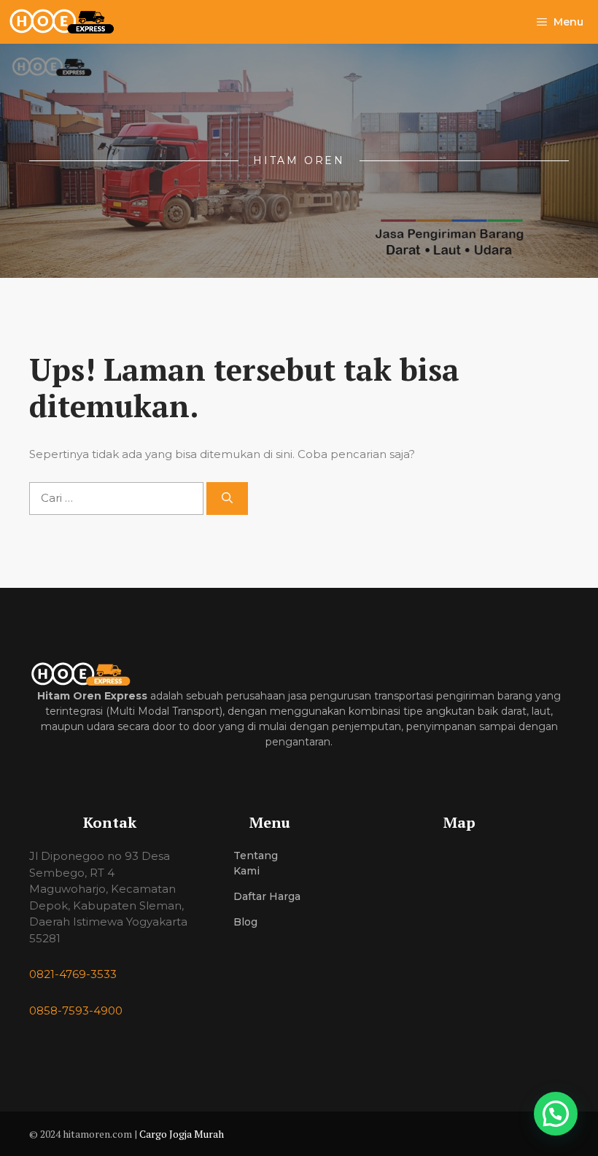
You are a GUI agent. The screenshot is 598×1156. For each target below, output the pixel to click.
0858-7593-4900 (76, 1010)
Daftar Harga (266, 896)
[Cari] (227, 498)
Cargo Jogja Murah (181, 1134)
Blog (245, 921)
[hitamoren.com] (70, 22)
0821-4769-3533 (73, 974)
